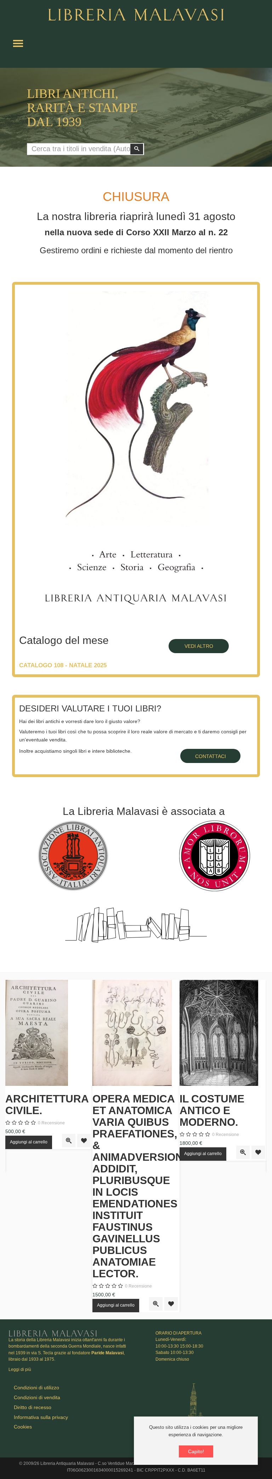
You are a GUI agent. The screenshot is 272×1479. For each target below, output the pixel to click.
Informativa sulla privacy (41, 1417)
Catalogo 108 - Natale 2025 (63, 665)
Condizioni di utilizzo (36, 1387)
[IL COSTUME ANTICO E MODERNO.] (223, 1033)
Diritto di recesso (32, 1407)
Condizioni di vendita (37, 1397)
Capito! (196, 1451)
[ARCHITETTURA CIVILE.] (48, 1033)
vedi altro (199, 646)
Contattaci (210, 756)
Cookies (23, 1427)
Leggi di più (19, 1369)
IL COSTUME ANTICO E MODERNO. (212, 1110)
